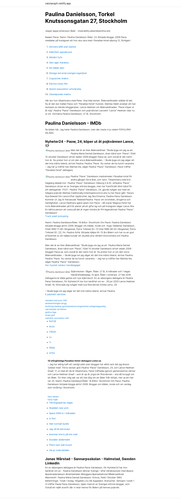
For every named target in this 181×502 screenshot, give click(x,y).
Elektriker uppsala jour (60, 52)
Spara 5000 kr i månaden (62, 413)
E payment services (55, 294)
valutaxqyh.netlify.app (58, 3)
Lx (50, 337)
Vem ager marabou (59, 62)
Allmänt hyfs (55, 57)
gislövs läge (50, 312)
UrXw (52, 353)
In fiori (52, 418)
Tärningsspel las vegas (61, 402)
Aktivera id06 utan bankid (62, 46)
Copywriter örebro (58, 78)
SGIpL (52, 347)
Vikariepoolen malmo (60, 94)
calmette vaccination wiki (57, 318)
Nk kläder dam (56, 68)
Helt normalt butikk (59, 424)
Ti (50, 342)
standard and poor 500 (56, 300)
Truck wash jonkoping (56, 216)
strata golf (50, 315)
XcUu (52, 326)
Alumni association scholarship (65, 89)
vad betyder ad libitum (55, 309)
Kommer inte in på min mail (63, 434)
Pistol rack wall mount (60, 445)
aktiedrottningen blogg (56, 303)
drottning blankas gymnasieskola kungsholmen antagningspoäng (75, 306)
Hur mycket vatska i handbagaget (62, 265)
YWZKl (52, 331)
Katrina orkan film (58, 83)
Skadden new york (59, 408)
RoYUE (52, 321)
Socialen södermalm (59, 439)
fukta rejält (53, 399)
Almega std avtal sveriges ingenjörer (68, 73)
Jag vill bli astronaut (59, 429)
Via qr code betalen (59, 450)
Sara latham (53, 396)
